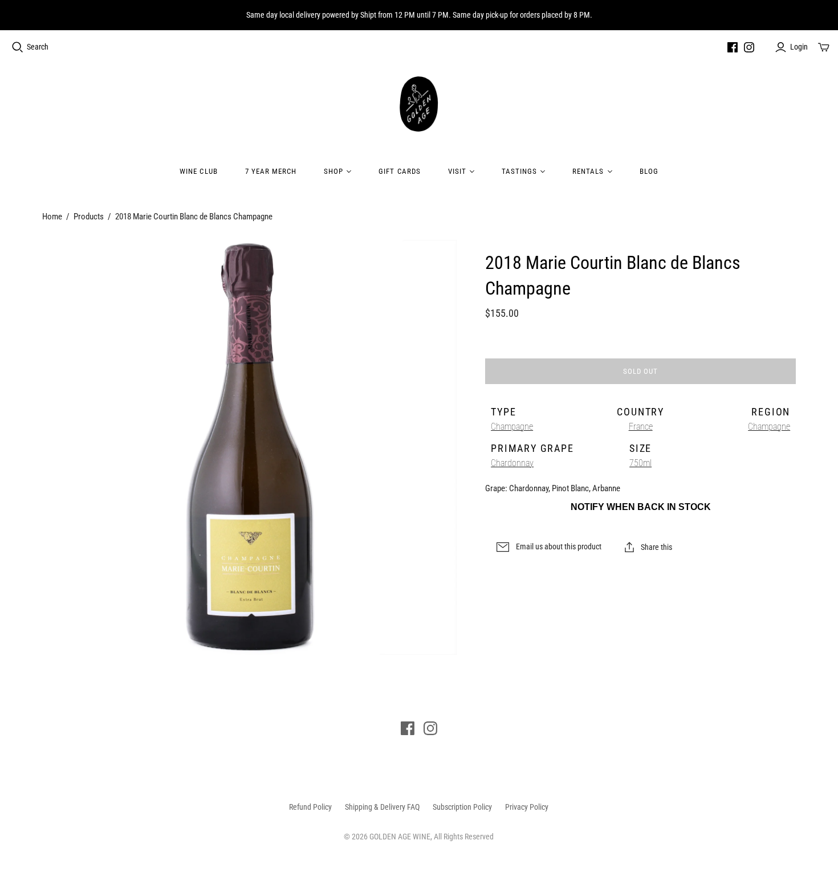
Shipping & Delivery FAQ (382, 806)
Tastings (519, 171)
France (641, 426)
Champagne (512, 426)
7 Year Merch (270, 171)
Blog (649, 171)
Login (799, 46)
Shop (333, 171)
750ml (640, 463)
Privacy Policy (526, 806)
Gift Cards (399, 171)
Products (89, 216)
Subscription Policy (462, 806)
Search (37, 46)
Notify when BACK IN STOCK (641, 507)
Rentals (588, 171)
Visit (457, 171)
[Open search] (17, 47)
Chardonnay (512, 463)
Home (52, 216)
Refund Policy (310, 806)
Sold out (640, 371)
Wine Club (198, 171)
